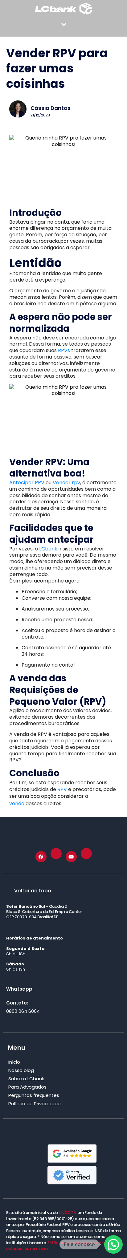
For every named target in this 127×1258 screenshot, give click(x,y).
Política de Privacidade (34, 1103)
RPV (62, 789)
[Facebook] (41, 856)
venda (16, 803)
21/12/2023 (40, 115)
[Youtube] (71, 856)
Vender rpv (66, 482)
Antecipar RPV (26, 482)
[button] (63, 24)
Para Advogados (27, 1087)
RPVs (64, 350)
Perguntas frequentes (33, 1095)
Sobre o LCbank (26, 1078)
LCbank (49, 548)
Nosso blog (21, 1070)
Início (14, 1062)
